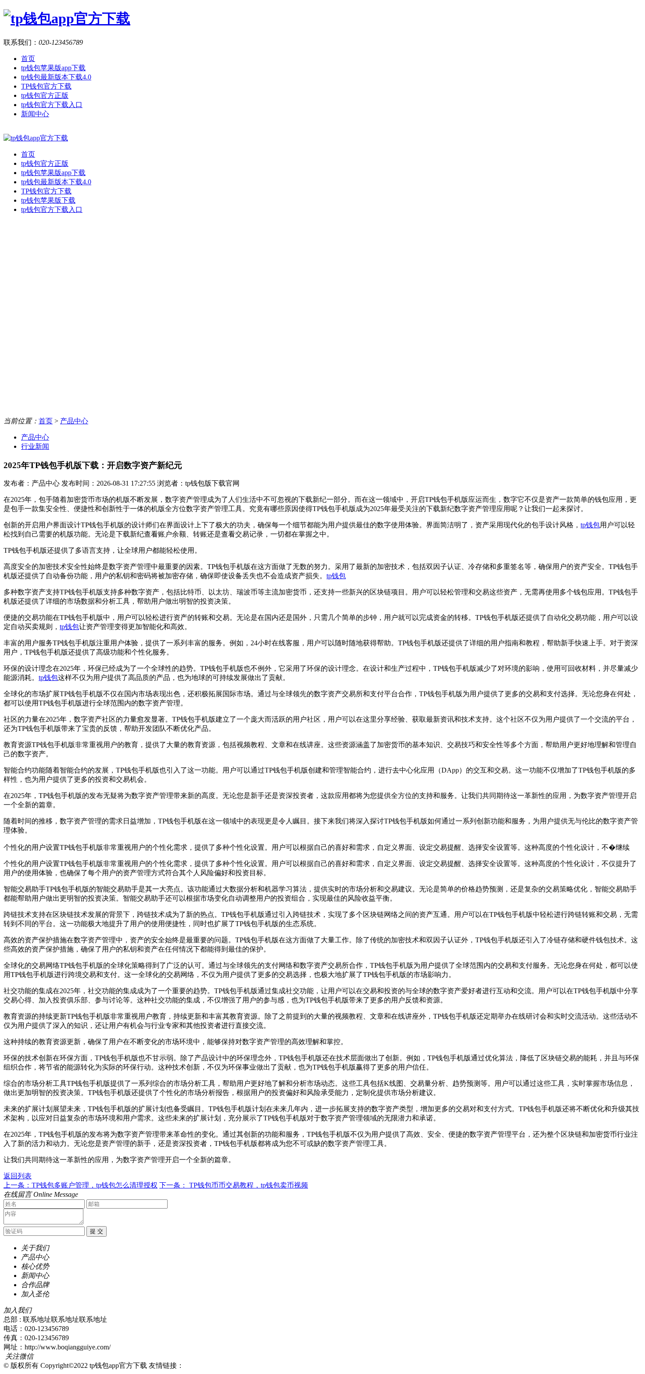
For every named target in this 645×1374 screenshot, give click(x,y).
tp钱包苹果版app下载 (53, 68)
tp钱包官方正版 (44, 95)
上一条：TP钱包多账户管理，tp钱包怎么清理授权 (81, 1185)
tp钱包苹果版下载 (48, 200)
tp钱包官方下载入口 (51, 104)
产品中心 (74, 421)
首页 (28, 58)
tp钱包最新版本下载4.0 (56, 77)
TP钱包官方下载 (46, 86)
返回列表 (18, 1176)
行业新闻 (35, 446)
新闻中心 (35, 114)
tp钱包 (590, 525)
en (7, 129)
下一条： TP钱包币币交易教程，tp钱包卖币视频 (233, 1185)
